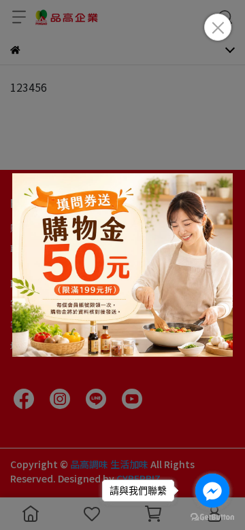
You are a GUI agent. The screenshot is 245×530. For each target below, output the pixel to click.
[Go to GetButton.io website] (212, 516)
